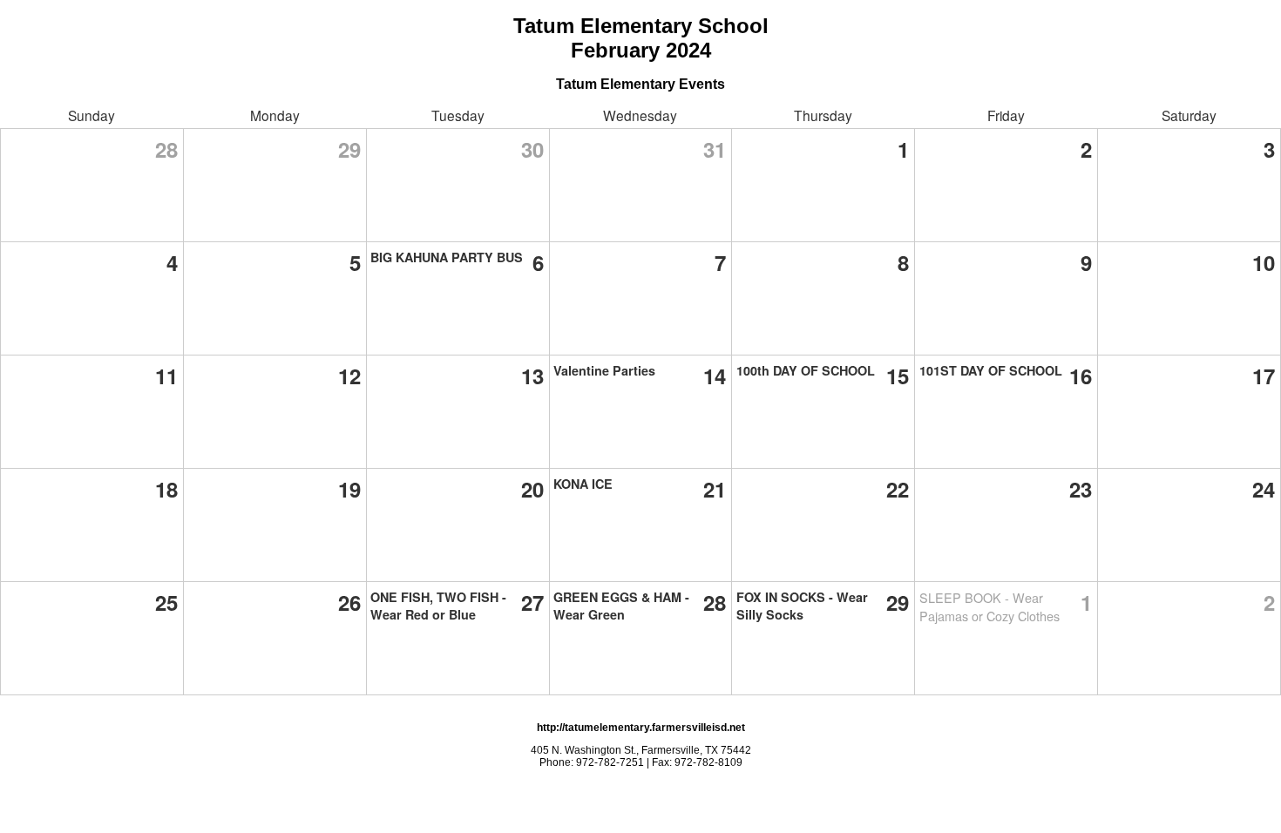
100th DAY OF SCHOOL (805, 370)
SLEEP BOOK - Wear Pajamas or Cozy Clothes (989, 606)
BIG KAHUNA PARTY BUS (446, 257)
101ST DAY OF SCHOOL (990, 370)
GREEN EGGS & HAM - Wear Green (621, 605)
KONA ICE (583, 483)
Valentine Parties (604, 370)
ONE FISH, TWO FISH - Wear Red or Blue (438, 605)
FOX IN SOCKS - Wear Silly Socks (802, 605)
